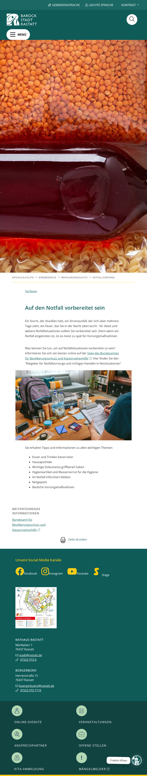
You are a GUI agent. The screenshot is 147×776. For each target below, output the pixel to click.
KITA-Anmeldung (29, 769)
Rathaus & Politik (23, 277)
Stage (105, 575)
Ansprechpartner (30, 745)
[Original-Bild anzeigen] (73, 405)
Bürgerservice (47, 277)
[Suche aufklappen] (132, 19)
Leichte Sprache (101, 5)
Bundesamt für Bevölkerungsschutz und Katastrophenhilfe (29, 525)
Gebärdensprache (66, 5)
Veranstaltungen (95, 722)
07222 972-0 (28, 660)
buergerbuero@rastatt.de (36, 686)
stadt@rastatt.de (30, 655)
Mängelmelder (92, 769)
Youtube (82, 573)
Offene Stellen (92, 745)
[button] (18, 34)
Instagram (56, 573)
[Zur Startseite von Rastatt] (21, 19)
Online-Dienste (28, 722)
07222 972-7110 (30, 690)
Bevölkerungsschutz (74, 277)
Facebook (30, 573)
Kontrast (129, 5)
